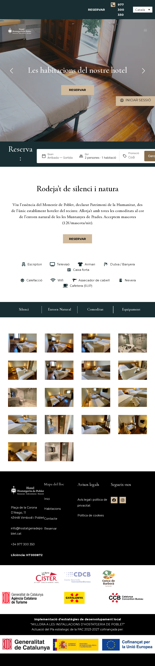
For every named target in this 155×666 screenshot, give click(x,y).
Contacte (50, 518)
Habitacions (52, 509)
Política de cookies (91, 515)
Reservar (97, 10)
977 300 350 (121, 10)
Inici (47, 499)
